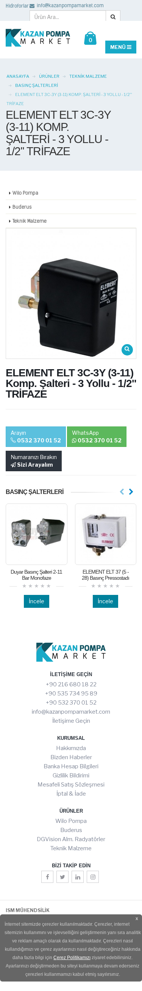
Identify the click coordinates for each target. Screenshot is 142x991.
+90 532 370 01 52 (71, 702)
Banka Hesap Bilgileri (71, 766)
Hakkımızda (71, 748)
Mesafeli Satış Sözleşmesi (71, 784)
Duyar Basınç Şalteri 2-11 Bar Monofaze (36, 575)
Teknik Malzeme (29, 221)
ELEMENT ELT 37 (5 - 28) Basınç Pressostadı (105, 575)
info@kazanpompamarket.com (70, 5)
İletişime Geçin (71, 720)
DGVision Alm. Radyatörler (71, 839)
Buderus (22, 207)
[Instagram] (92, 876)
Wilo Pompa (25, 193)
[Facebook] (47, 876)
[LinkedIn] (77, 876)
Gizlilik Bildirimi (71, 775)
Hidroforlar (17, 6)
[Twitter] (62, 876)
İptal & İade (71, 793)
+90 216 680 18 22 (71, 684)
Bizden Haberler (71, 757)
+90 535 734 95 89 (71, 693)
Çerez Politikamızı (72, 957)
